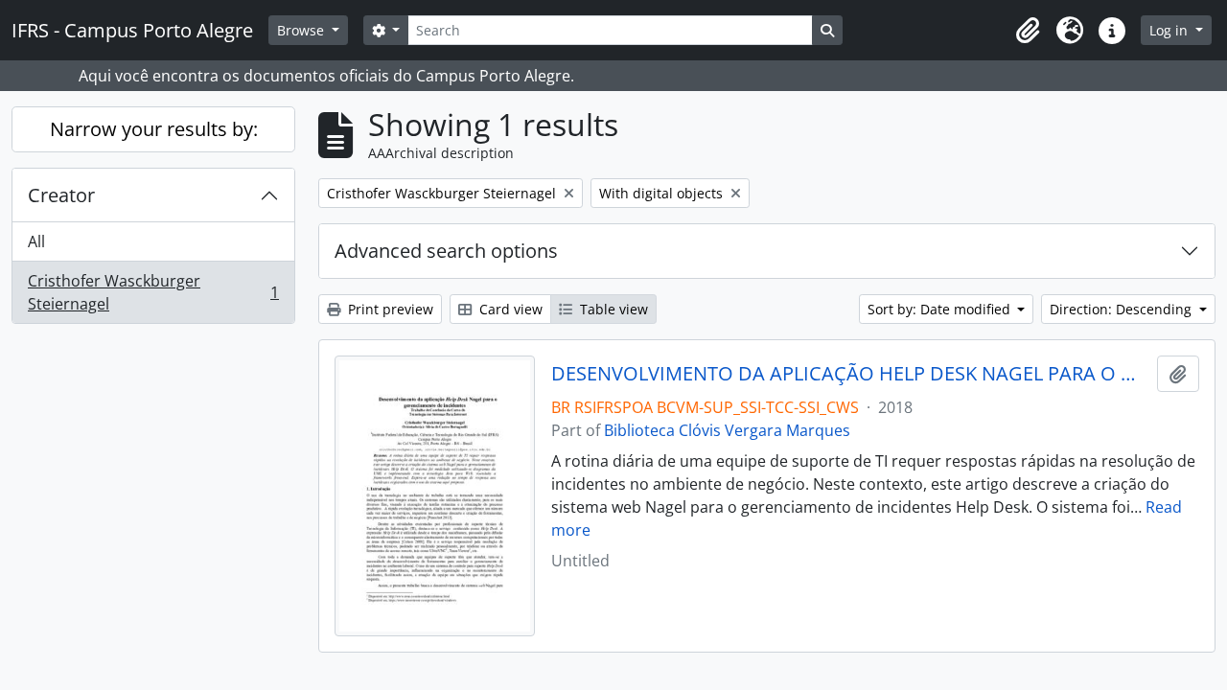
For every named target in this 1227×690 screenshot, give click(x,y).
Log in (1170, 30)
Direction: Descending (1122, 309)
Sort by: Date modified (941, 309)
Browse (302, 30)
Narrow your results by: (154, 129)
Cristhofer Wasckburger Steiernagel (153, 292)
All (36, 241)
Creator (61, 195)
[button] (1028, 31)
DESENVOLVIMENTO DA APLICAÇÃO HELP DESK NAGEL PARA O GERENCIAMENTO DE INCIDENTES (850, 373)
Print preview (388, 309)
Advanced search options (446, 251)
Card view (509, 309)
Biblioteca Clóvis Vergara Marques (727, 430)
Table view (612, 309)
